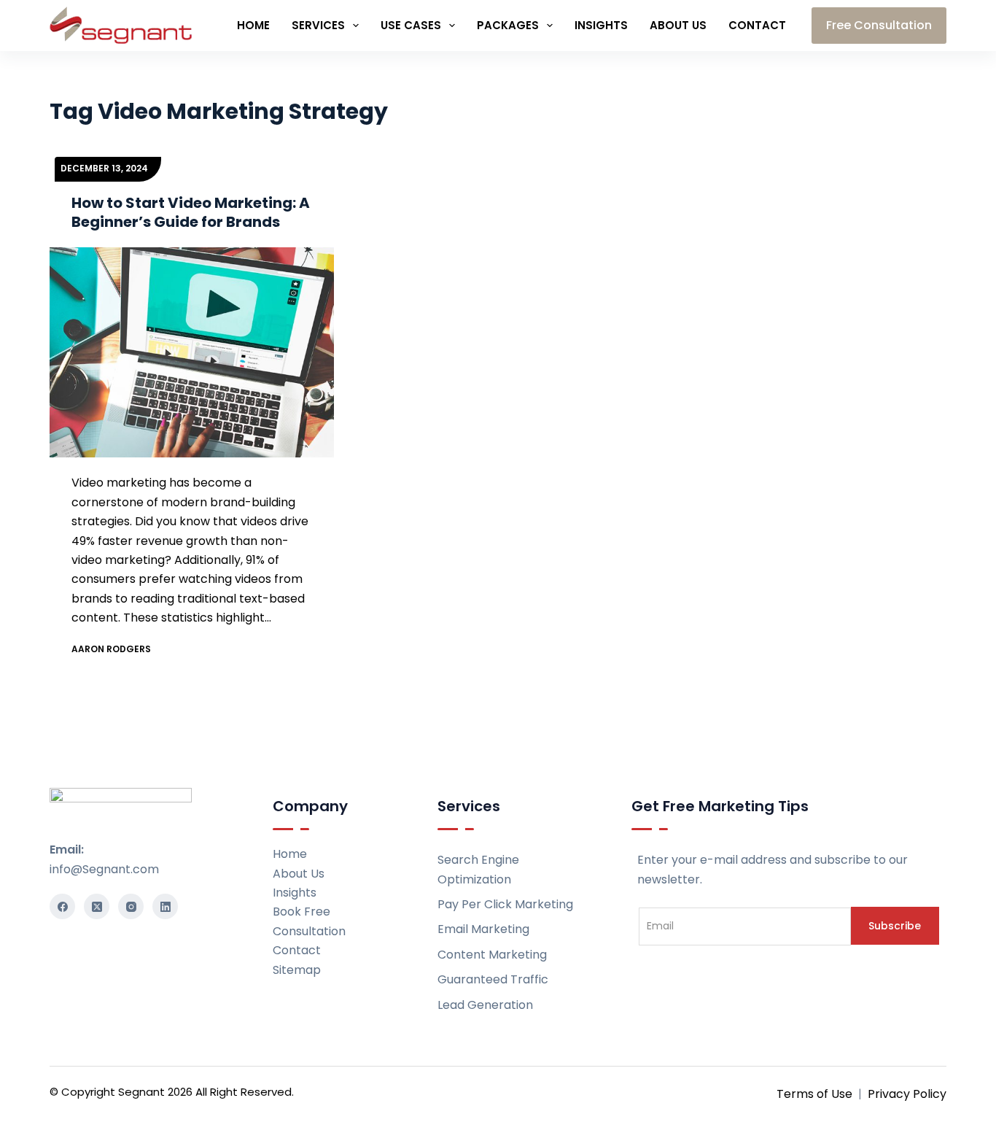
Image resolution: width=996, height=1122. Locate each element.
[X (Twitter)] (96, 906)
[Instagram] (131, 906)
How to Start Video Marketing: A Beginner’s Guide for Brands (190, 212)
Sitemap (297, 970)
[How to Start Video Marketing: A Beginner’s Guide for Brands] (192, 352)
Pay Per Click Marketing (505, 904)
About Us (678, 25)
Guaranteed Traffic (492, 979)
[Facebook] (62, 906)
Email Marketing (483, 929)
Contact (757, 25)
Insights (601, 25)
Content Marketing (492, 954)
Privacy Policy (907, 1094)
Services (318, 25)
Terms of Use (814, 1094)
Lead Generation (485, 1005)
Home (253, 25)
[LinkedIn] (165, 906)
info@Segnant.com (104, 869)
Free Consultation (879, 25)
